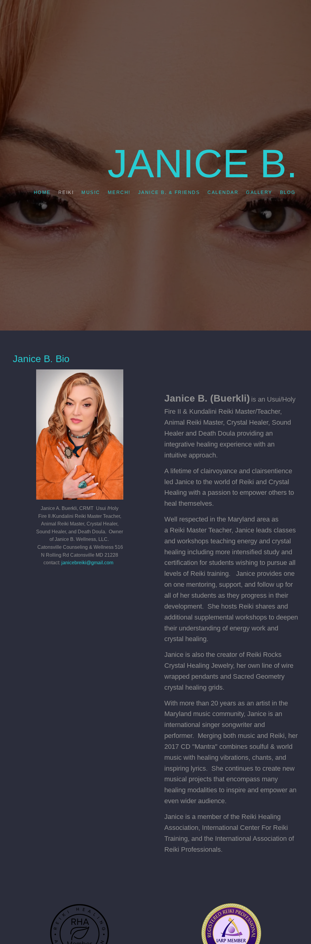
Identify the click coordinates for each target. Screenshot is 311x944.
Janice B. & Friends (169, 192)
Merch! (119, 192)
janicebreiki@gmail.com (87, 562)
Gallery (259, 192)
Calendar (222, 192)
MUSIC (90, 192)
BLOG (288, 192)
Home (41, 192)
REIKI (66, 192)
